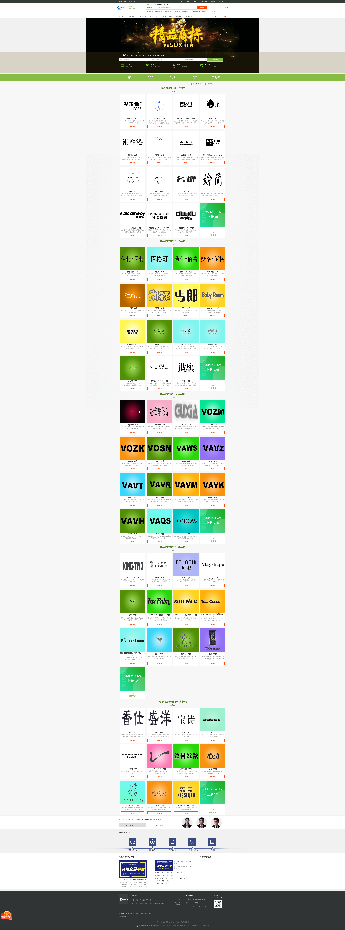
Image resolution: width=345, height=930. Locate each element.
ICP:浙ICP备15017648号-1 (166, 925)
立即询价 (132, 126)
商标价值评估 (205, 11)
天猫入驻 (131, 16)
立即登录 (172, 1)
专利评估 (212, 11)
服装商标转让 (149, 11)
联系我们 (177, 903)
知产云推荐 (142, 16)
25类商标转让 (196, 11)
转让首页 (121, 16)
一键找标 (215, 59)
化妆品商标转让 (186, 11)
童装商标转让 (158, 11)
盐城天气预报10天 (123, 916)
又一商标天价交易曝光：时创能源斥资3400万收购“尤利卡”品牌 (174, 878)
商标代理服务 (167, 16)
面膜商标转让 (167, 11)
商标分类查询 (154, 16)
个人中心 (187, 1)
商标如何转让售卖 (162, 884)
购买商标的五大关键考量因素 (165, 875)
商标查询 (189, 16)
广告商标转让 (176, 11)
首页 (180, 1)
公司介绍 (177, 899)
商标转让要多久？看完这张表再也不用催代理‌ (169, 872)
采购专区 (179, 16)
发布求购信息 (160, 825)
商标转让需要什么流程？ (164, 881)
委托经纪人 (129, 825)
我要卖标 (177, 905)
